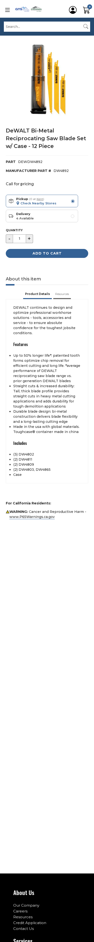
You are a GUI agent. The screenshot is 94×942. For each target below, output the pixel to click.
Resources (23, 917)
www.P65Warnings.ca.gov (32, 517)
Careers (20, 911)
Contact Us (23, 928)
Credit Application (29, 922)
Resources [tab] (62, 294)
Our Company (26, 905)
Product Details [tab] (37, 294)
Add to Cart (47, 253)
